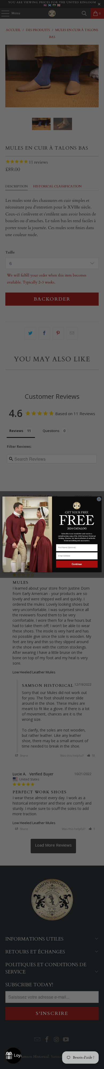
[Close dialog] (99, 499)
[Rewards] (13, 1056)
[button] (77, 513)
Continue (77, 564)
